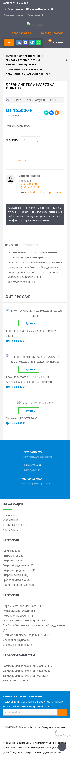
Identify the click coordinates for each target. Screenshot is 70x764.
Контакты (9, 515)
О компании (10, 520)
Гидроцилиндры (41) (15, 575)
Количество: (12, 139)
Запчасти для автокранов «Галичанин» (27, 666)
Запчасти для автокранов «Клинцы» (26, 675)
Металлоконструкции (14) (19, 610)
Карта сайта (10, 529)
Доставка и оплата (15, 524)
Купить (22, 160)
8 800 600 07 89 (28, 184)
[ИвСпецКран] (35, 24)
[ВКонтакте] (51, 112)
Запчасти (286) (12, 550)
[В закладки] (45, 160)
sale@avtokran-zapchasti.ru (44, 192)
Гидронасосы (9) (13, 560)
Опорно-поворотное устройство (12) (26, 620)
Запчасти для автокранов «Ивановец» (27, 670)
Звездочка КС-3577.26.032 (22, 418)
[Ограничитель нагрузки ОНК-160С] (35, 100)
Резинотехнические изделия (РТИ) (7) (27, 635)
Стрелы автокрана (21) (17, 644)
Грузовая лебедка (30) (17, 580)
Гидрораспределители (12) (20, 570)
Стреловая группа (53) (17, 640)
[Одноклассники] (57, 112)
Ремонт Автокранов (16, 680)
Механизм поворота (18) (18, 615)
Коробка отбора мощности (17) (23, 606)
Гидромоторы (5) (13, 555)
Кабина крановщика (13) (18, 584)
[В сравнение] (42, 323)
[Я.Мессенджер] (46, 112)
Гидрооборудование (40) (18, 565)
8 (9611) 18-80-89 (52, 33)
